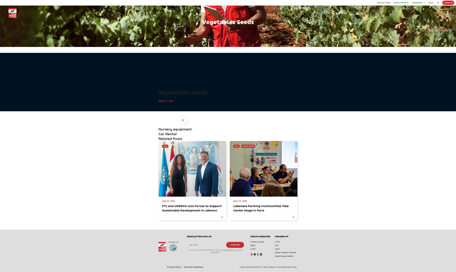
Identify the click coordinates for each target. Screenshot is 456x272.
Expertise (313, 9)
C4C (276, 245)
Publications (417, 3)
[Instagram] (251, 254)
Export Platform (401, 3)
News (430, 3)
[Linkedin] (261, 254)
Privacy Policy (228, 250)
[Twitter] (258, 254)
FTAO (277, 242)
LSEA (277, 249)
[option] (192, 183)
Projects (299, 9)
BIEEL (253, 245)
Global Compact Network (285, 252)
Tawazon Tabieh (248, 146)
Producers (362, 9)
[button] (438, 2)
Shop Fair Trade (383, 3)
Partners (329, 9)
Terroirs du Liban (257, 242)
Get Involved (378, 9)
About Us (345, 9)
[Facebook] (255, 254)
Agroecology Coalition (284, 256)
